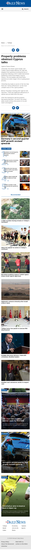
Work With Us (19, 541)
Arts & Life (15, 528)
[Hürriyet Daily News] (15, 3)
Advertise (4, 546)
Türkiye (9, 43)
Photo (14, 530)
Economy (15, 526)
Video (4, 530)
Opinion (24, 526)
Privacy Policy (5, 541)
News (3, 43)
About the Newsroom (7, 544)
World (4, 528)
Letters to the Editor (22, 544)
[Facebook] (13, 50)
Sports (23, 528)
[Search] (22, 9)
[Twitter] (17, 50)
